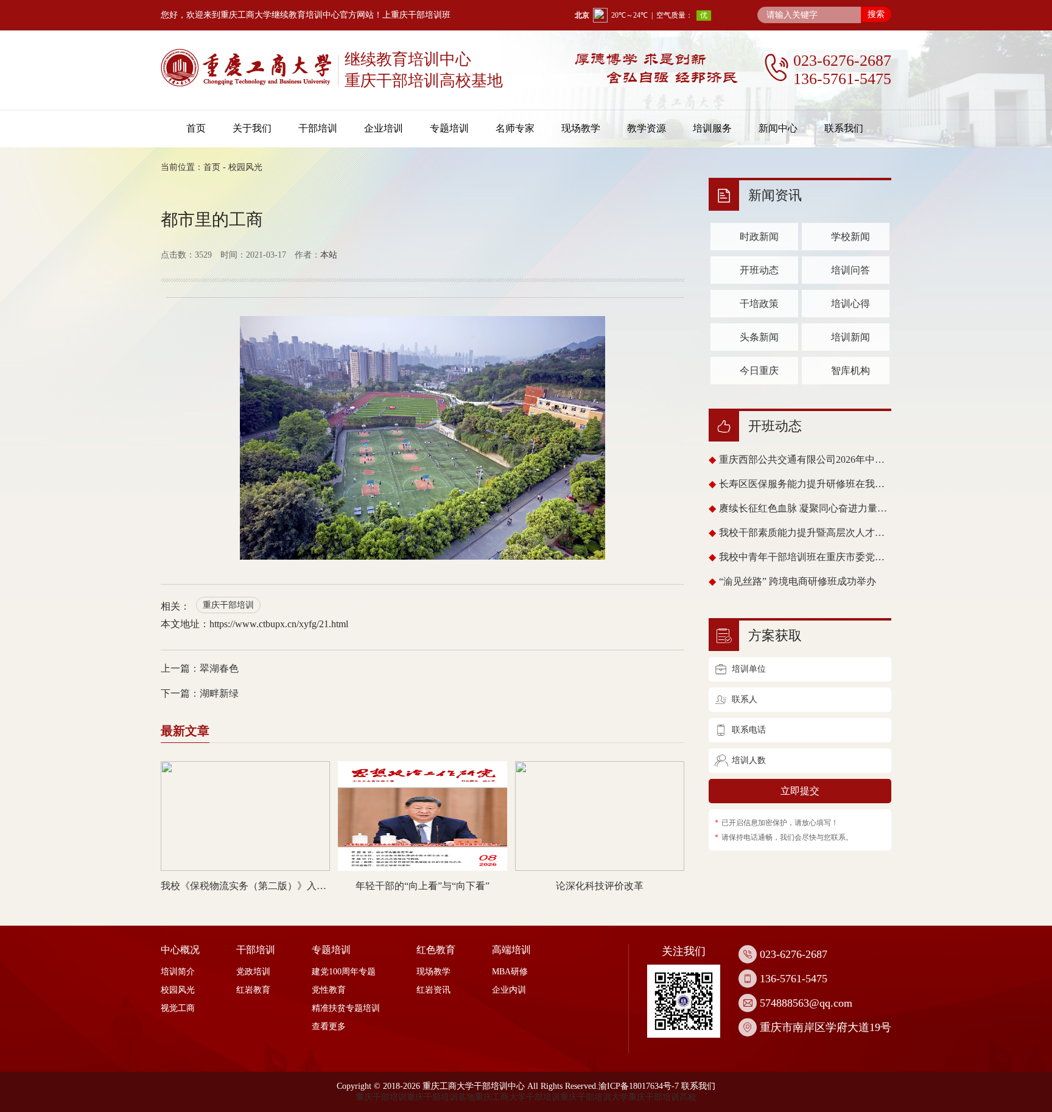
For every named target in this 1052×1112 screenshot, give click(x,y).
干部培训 (317, 128)
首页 (196, 128)
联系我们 (843, 128)
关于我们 (252, 128)
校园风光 (245, 167)
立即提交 (799, 791)
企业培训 (383, 128)
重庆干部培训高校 (662, 1097)
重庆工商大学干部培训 (517, 1097)
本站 (328, 254)
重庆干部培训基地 (441, 1097)
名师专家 (515, 128)
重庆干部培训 (228, 605)
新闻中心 (778, 128)
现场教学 (580, 128)
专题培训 (449, 128)
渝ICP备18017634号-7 (638, 1086)
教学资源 (646, 128)
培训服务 (712, 128)
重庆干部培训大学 (594, 1097)
